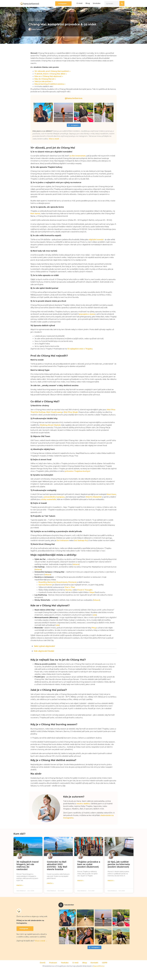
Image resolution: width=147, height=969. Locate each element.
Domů (42, 963)
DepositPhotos (98, 966)
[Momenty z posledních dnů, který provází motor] (121, 935)
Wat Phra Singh (71, 412)
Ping (94, 628)
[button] (73, 646)
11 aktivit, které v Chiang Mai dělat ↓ (50, 74)
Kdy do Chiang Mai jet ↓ (45, 79)
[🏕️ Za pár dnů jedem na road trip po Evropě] (104, 112)
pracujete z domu (87, 314)
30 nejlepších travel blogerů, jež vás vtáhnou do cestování (27, 866)
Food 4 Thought (85, 590)
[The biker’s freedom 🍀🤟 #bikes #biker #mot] (85, 917)
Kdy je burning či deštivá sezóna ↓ (49, 84)
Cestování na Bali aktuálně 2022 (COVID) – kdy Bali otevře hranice (57, 866)
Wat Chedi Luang (54, 412)
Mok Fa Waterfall (94, 497)
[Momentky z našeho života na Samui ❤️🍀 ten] (43, 112)
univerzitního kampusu (54, 497)
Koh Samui (35, 213)
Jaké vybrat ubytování (44, 646)
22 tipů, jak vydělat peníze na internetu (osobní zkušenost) (119, 864)
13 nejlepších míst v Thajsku (79, 349)
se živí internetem (77, 156)
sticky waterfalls (48, 499)
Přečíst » (19, 885)
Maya (92, 592)
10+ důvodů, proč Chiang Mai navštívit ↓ (52, 71)
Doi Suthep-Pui (81, 540)
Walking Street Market (50, 425)
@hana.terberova (73, 98)
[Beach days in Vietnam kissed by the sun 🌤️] (85, 935)
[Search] (121, 3)
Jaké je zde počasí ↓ (43, 81)
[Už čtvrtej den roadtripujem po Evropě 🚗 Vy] (83, 112)
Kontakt (94, 963)
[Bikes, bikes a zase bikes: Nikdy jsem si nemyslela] (103, 935)
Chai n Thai (69, 587)
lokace (76, 564)
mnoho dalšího (83, 804)
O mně (79, 3)
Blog (88, 3)
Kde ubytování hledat (44, 651)
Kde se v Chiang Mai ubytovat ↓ (48, 76)
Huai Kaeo (111, 494)
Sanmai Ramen (45, 585)
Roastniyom (61, 582)
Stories (68, 590)
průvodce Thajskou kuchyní (77, 471)
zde (94, 615)
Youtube (96, 3)
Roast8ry (42, 582)
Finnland (72, 582)
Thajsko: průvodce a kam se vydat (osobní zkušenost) (88, 864)
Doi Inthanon (63, 540)
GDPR (104, 963)
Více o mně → (55, 139)
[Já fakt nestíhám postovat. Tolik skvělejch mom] (63, 112)
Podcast (53, 963)
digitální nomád (96, 239)
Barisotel (52, 582)
